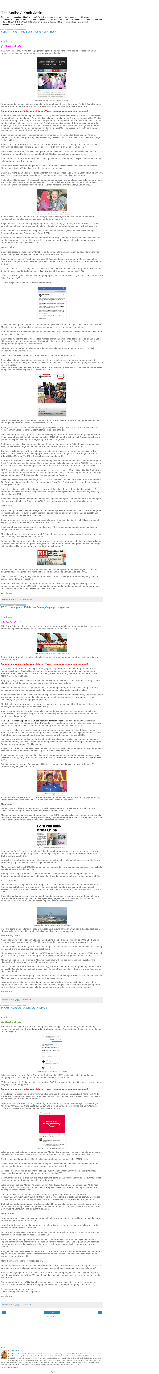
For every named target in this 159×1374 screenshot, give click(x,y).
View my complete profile (9, 1367)
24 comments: (28, 599)
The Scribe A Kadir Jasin (21, 13)
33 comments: (27, 1305)
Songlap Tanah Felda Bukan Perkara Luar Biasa (28, 31)
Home (52, 1312)
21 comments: (27, 1000)
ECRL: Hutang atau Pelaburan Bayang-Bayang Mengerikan (35, 607)
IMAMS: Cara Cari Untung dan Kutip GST (25, 1007)
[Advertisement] (52, 6)
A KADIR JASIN (16, 1351)
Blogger (56, 1372)
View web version (52, 1316)
